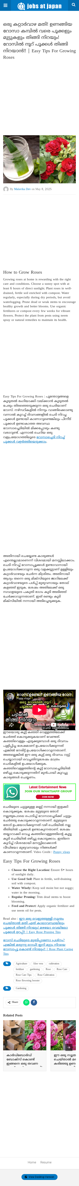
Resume (45, 1162)
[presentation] (68, 1047)
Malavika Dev (22, 189)
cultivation (54, 963)
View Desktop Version (41, 1177)
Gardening (21, 988)
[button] (5, 5)
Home (32, 1162)
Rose (48, 969)
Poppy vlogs (61, 852)
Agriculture (21, 963)
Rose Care (62, 969)
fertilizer (20, 969)
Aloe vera (38, 963)
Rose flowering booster (28, 980)
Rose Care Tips (24, 975)
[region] (39, 228)
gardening (35, 969)
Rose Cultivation (45, 975)
